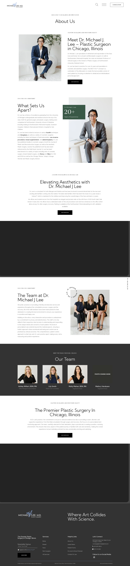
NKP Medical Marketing (107, 563)
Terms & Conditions (68, 563)
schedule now (117, 4)
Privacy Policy (61, 563)
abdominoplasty (48, 140)
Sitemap (56, 563)
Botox (42, 154)
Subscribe (24, 555)
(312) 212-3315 (97, 549)
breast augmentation (32, 140)
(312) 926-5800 (98, 546)
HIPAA (74, 563)
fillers (49, 154)
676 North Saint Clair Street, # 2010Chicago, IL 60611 (102, 541)
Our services (75, 81)
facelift (48, 132)
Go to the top (127, 285)
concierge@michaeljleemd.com (100, 544)
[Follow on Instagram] (94, 557)
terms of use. (30, 549)
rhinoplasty (23, 135)
